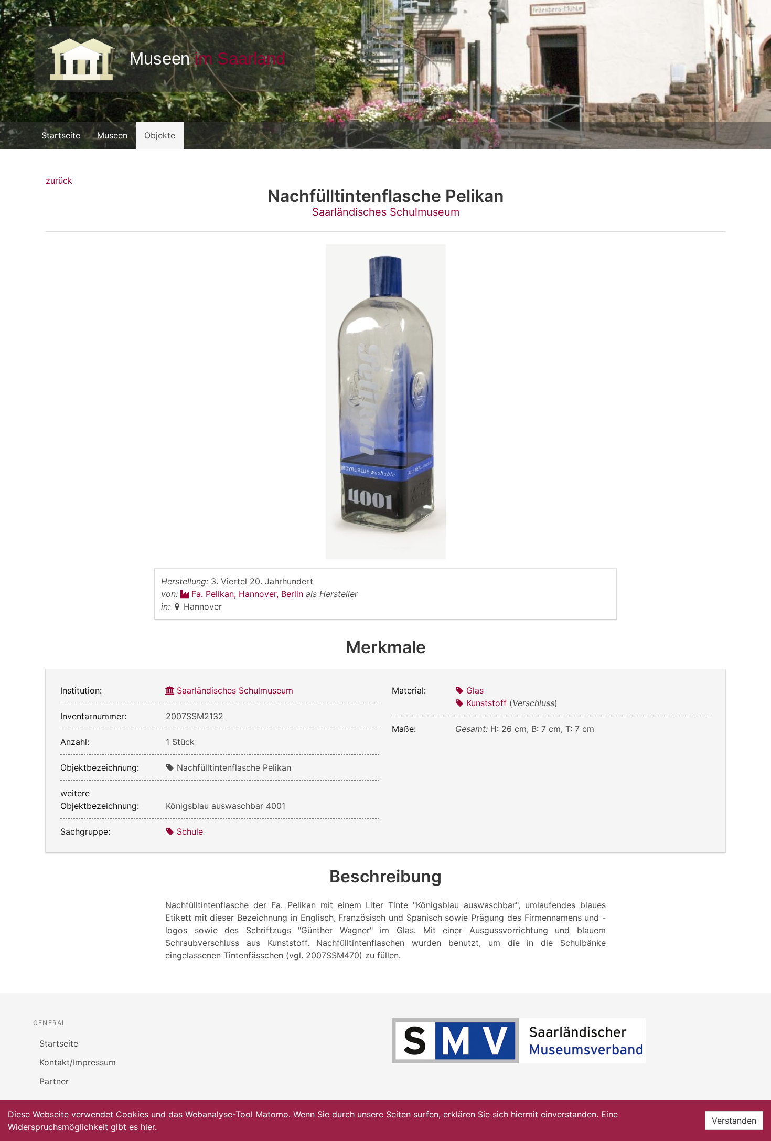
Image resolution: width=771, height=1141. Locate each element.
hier (148, 1127)
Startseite (60, 135)
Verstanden (734, 1120)
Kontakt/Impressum (77, 1062)
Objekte (159, 135)
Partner (54, 1081)
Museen (112, 135)
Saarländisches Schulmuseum (385, 212)
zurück (59, 180)
